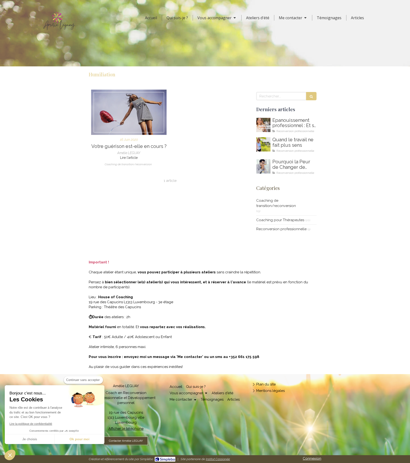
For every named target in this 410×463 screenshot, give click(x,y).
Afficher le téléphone (126, 428)
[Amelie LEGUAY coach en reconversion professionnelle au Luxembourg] (263, 144)
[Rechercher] (311, 96)
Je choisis (29, 439)
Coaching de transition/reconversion (276, 203)
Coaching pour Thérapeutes (280, 220)
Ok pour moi (79, 439)
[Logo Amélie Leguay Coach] (59, 31)
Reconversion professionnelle (281, 229)
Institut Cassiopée (218, 459)
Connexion (312, 458)
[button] (10, 455)
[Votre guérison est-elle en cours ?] (129, 112)
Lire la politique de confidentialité (30, 424)
